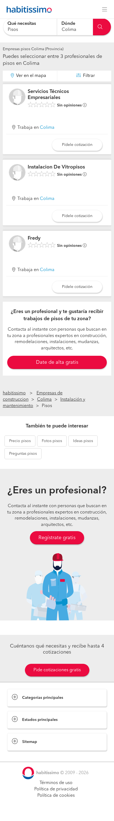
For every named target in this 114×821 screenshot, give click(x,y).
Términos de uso (56, 783)
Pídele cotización (77, 145)
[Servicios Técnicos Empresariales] (17, 97)
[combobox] (30, 26)
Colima (47, 127)
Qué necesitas (21, 24)
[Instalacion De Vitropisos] (17, 172)
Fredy (34, 238)
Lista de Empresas (25, 756)
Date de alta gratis (57, 362)
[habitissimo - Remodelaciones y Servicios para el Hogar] (27, 9)
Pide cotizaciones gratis (57, 670)
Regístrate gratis (57, 537)
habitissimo (14, 393)
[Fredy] (17, 243)
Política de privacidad (56, 789)
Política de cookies (56, 795)
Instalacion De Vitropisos (56, 167)
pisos (20, 441)
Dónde (68, 24)
